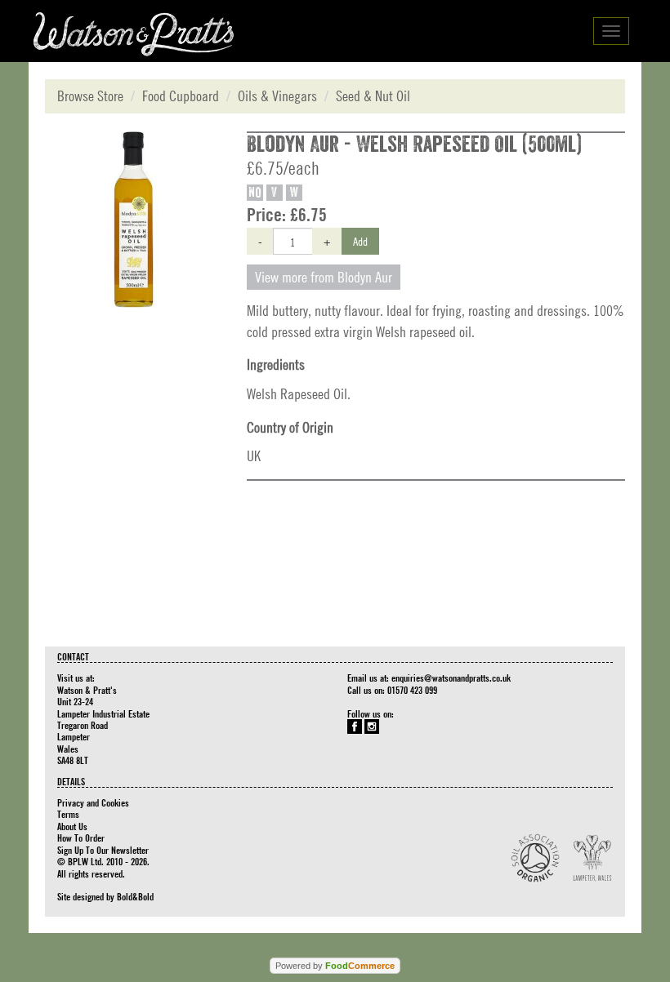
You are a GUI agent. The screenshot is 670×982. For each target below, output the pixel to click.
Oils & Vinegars (277, 95)
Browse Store (90, 95)
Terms (68, 813)
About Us (72, 826)
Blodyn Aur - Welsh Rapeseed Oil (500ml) (414, 144)
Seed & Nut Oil (373, 95)
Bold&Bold (135, 896)
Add (360, 240)
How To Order (81, 837)
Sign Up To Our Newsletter (103, 849)
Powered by (335, 966)
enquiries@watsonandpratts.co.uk (451, 677)
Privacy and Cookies (93, 802)
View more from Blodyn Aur (323, 277)
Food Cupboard (180, 95)
